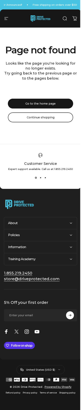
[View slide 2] (40, 177)
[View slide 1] (35, 177)
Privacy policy (28, 402)
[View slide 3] (45, 177)
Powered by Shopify (56, 396)
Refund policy (11, 402)
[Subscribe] (67, 325)
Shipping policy (66, 402)
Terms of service (46, 402)
